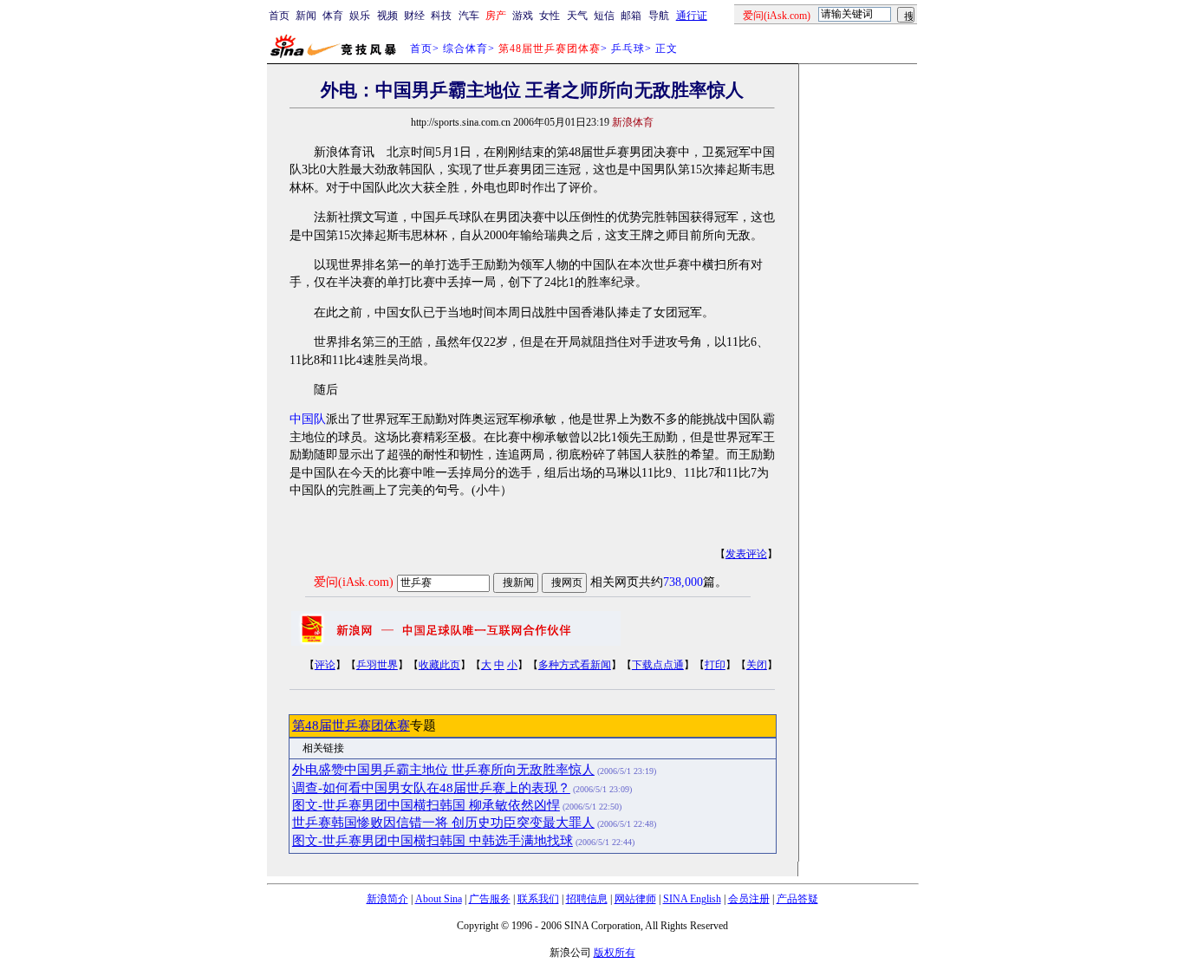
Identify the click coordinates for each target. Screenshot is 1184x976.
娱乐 (359, 16)
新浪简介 (387, 899)
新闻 (306, 16)
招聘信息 (587, 899)
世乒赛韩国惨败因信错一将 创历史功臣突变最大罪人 (443, 823)
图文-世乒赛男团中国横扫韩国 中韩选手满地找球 (432, 841)
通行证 (691, 16)
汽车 (469, 16)
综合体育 (465, 48)
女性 (549, 16)
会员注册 (749, 899)
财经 (414, 16)
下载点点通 (658, 665)
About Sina (438, 899)
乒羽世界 (377, 665)
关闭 (756, 665)
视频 (387, 16)
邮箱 (631, 16)
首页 (279, 16)
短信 (604, 16)
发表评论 (746, 554)
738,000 (683, 582)
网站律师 (635, 899)
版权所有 (614, 953)
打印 (715, 665)
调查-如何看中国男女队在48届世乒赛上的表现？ (431, 788)
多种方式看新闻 (574, 665)
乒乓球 (628, 48)
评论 (325, 665)
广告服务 (490, 899)
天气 (577, 16)
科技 (441, 16)
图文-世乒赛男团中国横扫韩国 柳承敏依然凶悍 (426, 805)
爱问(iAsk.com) (354, 582)
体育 (332, 16)
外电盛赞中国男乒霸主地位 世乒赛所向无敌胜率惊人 (443, 770)
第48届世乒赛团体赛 (351, 725)
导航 (658, 16)
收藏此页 (439, 665)
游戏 (522, 16)
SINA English (692, 899)
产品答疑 (797, 899)
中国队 (307, 419)
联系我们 (538, 899)
